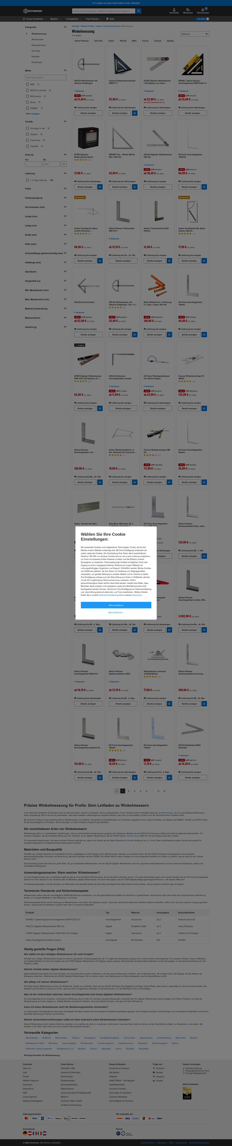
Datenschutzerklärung (108, 595)
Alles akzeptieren (116, 605)
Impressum (137, 595)
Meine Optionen (116, 612)
